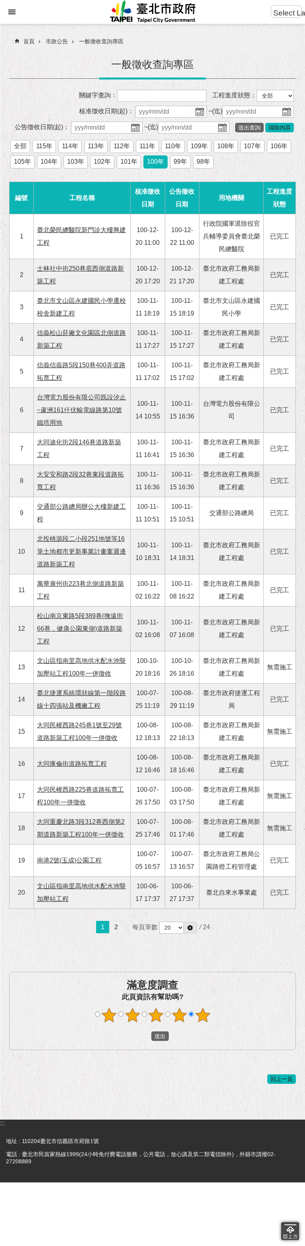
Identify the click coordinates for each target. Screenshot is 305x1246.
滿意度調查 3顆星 (156, 1015)
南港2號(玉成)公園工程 (69, 860)
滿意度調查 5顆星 (202, 1015)
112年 (122, 146)
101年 (128, 161)
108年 (225, 146)
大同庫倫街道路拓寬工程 (72, 763)
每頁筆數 (145, 927)
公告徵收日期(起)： (42, 127)
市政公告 (57, 41)
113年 (96, 146)
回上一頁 (281, 1079)
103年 (75, 161)
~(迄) (215, 111)
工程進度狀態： (234, 95)
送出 (143, 1036)
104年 (49, 161)
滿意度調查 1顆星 (109, 1015)
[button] (190, 928)
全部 (20, 146)
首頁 (29, 41)
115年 (44, 146)
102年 (102, 161)
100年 (155, 161)
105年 (22, 161)
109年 (199, 146)
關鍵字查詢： (98, 95)
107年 (252, 146)
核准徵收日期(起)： (106, 111)
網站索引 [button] (12, 12)
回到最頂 (290, 1231)
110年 (173, 146)
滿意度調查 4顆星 (179, 1015)
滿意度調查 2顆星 (132, 1015)
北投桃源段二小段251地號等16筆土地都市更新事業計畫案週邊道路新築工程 (81, 551)
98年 (203, 161)
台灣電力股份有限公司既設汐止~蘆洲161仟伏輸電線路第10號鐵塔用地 (81, 410)
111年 (147, 146)
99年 (180, 161)
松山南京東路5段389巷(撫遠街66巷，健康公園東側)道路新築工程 (80, 628)
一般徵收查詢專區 (101, 41)
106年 (279, 146)
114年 (70, 146)
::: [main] (13, 41)
